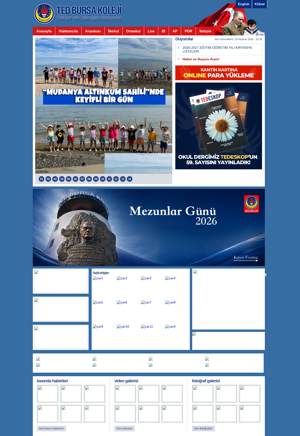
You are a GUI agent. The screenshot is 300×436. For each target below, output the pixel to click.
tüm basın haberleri (51, 428)
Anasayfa (44, 31)
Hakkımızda (68, 31)
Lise (151, 31)
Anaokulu (93, 31)
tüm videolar (124, 428)
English (243, 4)
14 (129, 179)
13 (122, 179)
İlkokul (113, 31)
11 (109, 179)
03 (55, 179)
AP (174, 31)
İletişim (205, 31)
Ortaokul (133, 31)
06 (75, 179)
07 (82, 179)
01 (41, 179)
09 (95, 179)
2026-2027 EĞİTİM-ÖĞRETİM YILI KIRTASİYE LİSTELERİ (217, 49)
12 (116, 179)
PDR (188, 31)
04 (61, 179)
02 (48, 179)
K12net (260, 4)
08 (89, 179)
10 (102, 179)
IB (163, 31)
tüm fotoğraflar (203, 428)
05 (68, 179)
